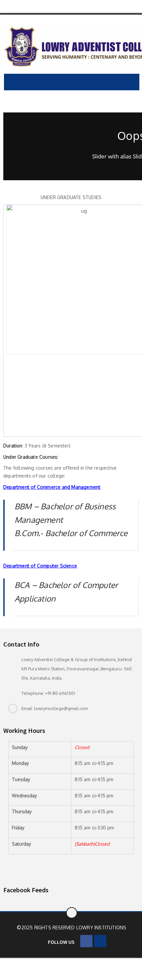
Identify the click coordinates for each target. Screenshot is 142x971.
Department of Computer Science (40, 566)
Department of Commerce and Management (51, 487)
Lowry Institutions (101, 927)
